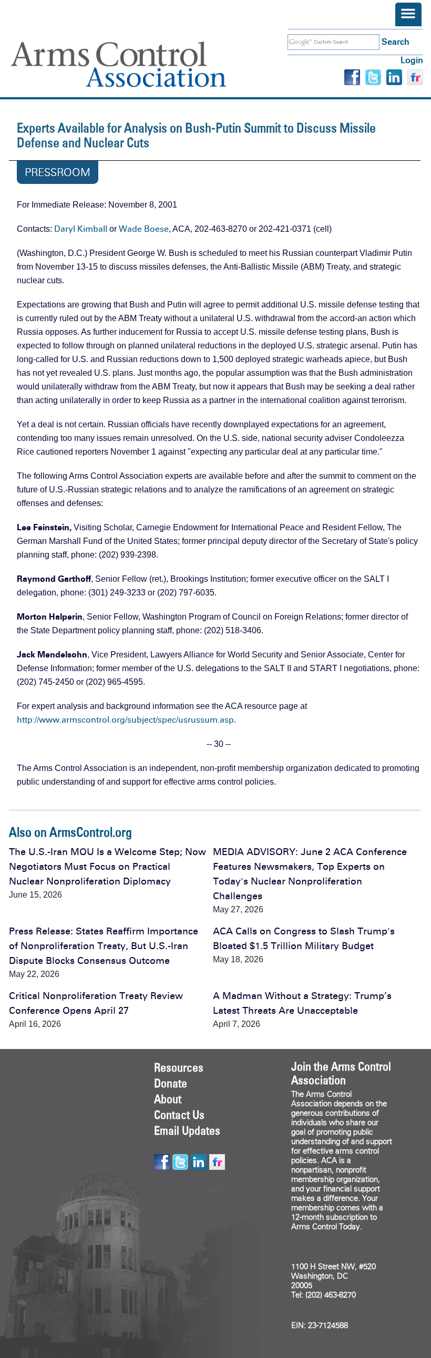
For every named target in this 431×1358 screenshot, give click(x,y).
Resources (178, 1067)
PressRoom (57, 172)
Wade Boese (144, 229)
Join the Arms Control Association (341, 1073)
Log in (412, 60)
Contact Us (179, 1114)
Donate (170, 1083)
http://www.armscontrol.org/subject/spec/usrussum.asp (125, 720)
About (167, 1099)
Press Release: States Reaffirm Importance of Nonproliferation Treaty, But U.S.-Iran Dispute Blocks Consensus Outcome (103, 945)
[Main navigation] (408, 14)
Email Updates (187, 1130)
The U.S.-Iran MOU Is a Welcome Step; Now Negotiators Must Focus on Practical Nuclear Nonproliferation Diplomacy (107, 866)
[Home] (134, 64)
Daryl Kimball (80, 229)
